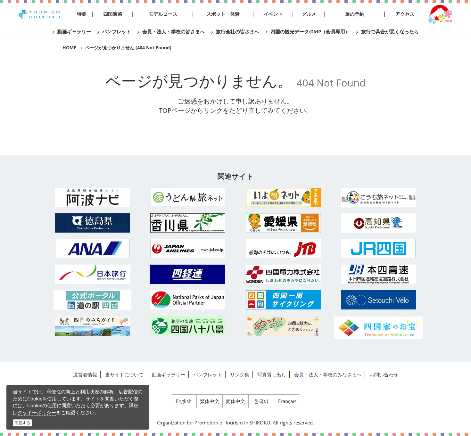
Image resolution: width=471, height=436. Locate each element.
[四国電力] (283, 274)
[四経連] (188, 274)
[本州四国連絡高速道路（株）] (378, 274)
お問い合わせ (383, 374)
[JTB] (283, 248)
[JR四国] (378, 248)
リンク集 (239, 374)
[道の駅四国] (92, 300)
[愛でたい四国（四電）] (283, 326)
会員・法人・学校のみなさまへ (327, 374)
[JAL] (188, 248)
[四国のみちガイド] (92, 326)
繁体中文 (209, 401)
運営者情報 (85, 374)
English (184, 401)
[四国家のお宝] (378, 328)
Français (287, 401)
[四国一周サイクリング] (283, 299)
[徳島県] (92, 223)
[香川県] (188, 223)
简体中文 (235, 401)
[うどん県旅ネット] (188, 197)
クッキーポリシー (37, 412)
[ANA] (92, 248)
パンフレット (207, 374)
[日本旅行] (92, 274)
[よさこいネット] (378, 197)
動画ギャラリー (168, 374)
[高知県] (378, 223)
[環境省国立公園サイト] (188, 299)
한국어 (261, 401)
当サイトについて (124, 374)
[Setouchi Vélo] (378, 299)
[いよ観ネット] (283, 197)
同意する (22, 422)
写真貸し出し (271, 374)
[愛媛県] (283, 223)
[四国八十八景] (188, 326)
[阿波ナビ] (92, 197)
